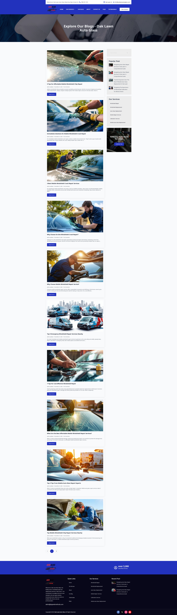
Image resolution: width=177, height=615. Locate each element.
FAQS (104, 9)
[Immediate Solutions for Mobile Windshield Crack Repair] (75, 116)
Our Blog (81, 9)
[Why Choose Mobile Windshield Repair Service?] (75, 266)
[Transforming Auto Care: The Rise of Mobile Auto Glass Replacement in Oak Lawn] (111, 82)
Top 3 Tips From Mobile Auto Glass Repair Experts (64, 483)
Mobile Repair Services (115, 115)
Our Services (70, 9)
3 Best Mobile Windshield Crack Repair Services (63, 183)
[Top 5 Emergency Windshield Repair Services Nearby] (75, 316)
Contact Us (96, 9)
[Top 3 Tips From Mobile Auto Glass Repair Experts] (75, 465)
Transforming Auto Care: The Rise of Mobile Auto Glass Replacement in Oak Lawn (121, 82)
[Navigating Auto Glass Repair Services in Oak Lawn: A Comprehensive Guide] (111, 67)
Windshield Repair (114, 103)
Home (61, 9)
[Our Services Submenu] (75, 9)
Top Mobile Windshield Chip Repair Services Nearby (64, 533)
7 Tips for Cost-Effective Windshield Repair (61, 384)
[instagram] (125, 612)
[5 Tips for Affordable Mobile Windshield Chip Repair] (75, 66)
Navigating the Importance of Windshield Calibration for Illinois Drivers (121, 89)
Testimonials (112, 9)
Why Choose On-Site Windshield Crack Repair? (62, 234)
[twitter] (122, 612)
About (88, 9)
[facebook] (118, 612)
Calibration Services (115, 118)
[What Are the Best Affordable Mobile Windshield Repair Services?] (75, 415)
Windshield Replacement (116, 107)
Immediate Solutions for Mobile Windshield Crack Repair (66, 134)
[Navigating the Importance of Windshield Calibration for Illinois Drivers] (111, 89)
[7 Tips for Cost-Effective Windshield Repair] (75, 366)
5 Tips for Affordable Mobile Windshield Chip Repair (64, 84)
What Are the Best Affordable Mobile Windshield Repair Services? (69, 433)
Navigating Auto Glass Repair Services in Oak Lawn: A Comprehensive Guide (121, 66)
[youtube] (129, 612)
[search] (127, 53)
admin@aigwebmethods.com (54, 604)
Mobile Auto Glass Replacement (117, 122)
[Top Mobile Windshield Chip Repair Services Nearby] (75, 515)
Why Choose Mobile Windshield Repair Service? (63, 284)
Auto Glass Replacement (116, 111)
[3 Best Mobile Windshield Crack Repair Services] (75, 165)
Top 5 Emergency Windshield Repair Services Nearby (65, 334)
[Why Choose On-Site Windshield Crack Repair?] (75, 216)
